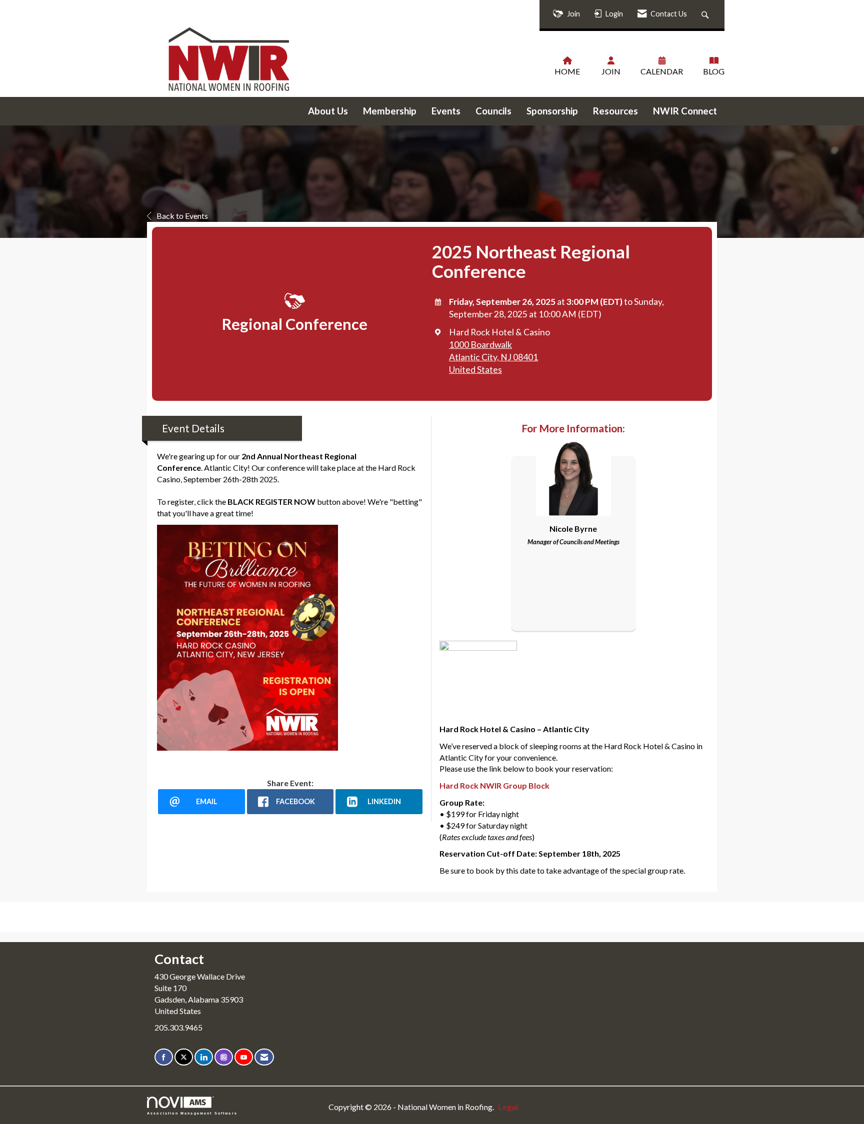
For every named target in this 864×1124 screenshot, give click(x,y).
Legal (508, 1107)
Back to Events (182, 215)
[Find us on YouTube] (243, 1057)
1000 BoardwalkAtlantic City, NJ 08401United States (493, 357)
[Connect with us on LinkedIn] (203, 1057)
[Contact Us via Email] (264, 1057)
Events (446, 110)
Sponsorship (552, 110)
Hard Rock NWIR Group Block (495, 785)
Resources (615, 110)
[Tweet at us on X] (183, 1057)
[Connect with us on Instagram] (223, 1057)
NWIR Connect (685, 110)
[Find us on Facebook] (163, 1057)
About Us (328, 110)
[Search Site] (706, 14)
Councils (494, 110)
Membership (389, 110)
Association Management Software (192, 1113)
